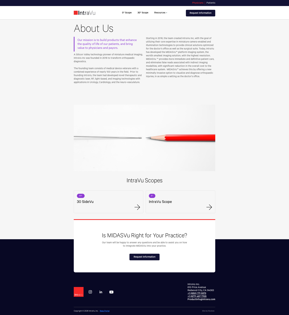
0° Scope (127, 12)
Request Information (144, 257)
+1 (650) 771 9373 (197, 293)
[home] (90, 13)
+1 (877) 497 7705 (197, 296)
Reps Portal (104, 311)
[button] (160, 12)
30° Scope (143, 12)
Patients (211, 3)
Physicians (197, 3)
